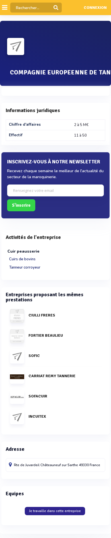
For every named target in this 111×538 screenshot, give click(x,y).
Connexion (95, 8)
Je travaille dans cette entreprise (55, 511)
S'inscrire (21, 205)
